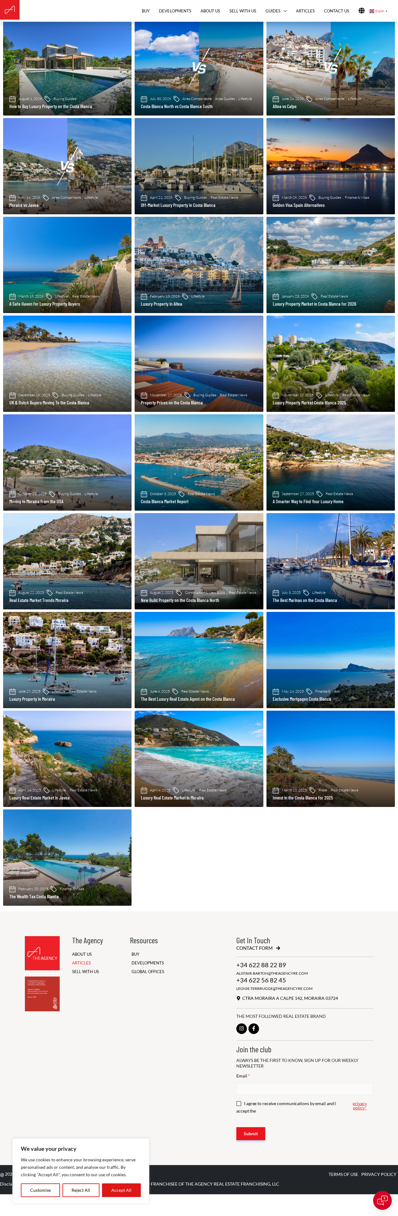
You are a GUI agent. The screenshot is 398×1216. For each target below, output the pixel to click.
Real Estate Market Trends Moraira (38, 600)
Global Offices (148, 971)
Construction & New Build (205, 592)
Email (243, 1075)
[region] (80, 1171)
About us (210, 10)
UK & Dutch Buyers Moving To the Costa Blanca (49, 402)
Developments (175, 10)
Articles (305, 10)
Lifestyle (245, 98)
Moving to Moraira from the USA (36, 501)
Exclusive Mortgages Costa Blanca (302, 699)
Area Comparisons (197, 98)
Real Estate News (224, 197)
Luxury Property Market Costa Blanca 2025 (309, 402)
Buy (146, 10)
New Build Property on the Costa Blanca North (180, 600)
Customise (40, 1190)
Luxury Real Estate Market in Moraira (172, 797)
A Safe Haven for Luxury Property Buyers (44, 304)
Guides (273, 10)
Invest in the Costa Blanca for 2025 (303, 797)
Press (322, 790)
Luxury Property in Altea (161, 304)
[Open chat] (382, 1200)
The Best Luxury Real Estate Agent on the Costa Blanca (188, 699)
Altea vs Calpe (285, 106)
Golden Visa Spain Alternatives (299, 205)
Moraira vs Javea (24, 205)
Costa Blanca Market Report (164, 501)
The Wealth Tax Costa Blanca (34, 896)
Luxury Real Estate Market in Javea (39, 797)
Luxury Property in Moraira (32, 699)
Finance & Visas (357, 197)
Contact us (336, 10)
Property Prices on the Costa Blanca (172, 402)
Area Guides (225, 98)
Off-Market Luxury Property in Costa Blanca (178, 205)
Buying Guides (64, 98)
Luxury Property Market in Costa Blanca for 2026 (314, 304)
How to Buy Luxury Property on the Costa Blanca (50, 106)
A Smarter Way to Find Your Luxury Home (308, 501)
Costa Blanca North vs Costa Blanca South (177, 106)
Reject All (81, 1190)
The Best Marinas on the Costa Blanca (305, 600)
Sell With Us (242, 10)
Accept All (121, 1190)
